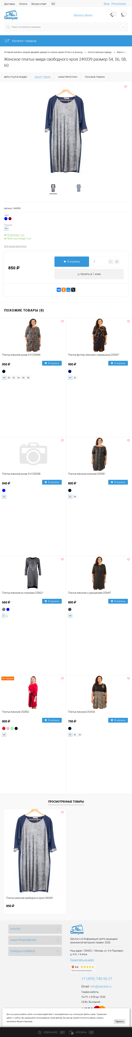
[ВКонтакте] (59, 290)
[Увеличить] (66, 132)
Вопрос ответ (39, 4)
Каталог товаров (23, 41)
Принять (120, 1021)
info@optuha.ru (100, 986)
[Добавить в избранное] (125, 86)
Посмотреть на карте (82, 960)
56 (23, 378)
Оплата (23, 4)
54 (18, 378)
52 (14, 378)
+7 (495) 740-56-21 (96, 979)
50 (9, 378)
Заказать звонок (83, 15)
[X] (73, 290)
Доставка (9, 4)
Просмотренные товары (66, 801)
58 (28, 378)
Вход (106, 3)
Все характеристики (15, 246)
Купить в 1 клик (91, 274)
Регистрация (118, 3)
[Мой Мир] (68, 290)
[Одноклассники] (64, 290)
